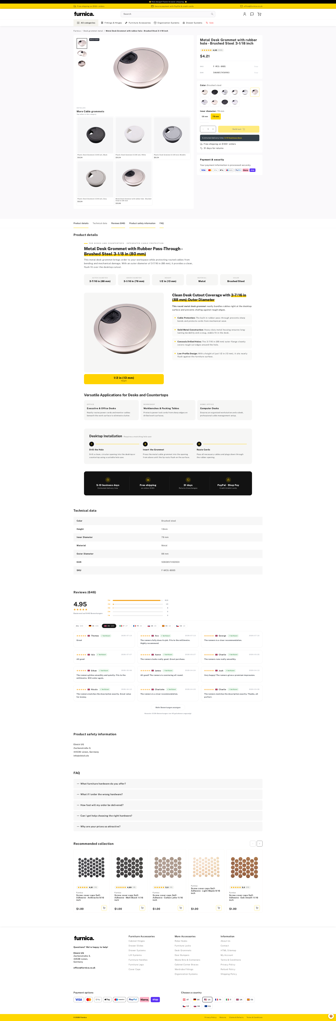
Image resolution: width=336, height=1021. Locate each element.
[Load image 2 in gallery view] (82, 54)
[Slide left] (253, 844)
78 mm (215, 116)
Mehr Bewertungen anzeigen (168, 707)
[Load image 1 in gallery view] (82, 43)
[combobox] (168, 14)
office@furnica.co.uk (253, 6)
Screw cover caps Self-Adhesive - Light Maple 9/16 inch (205, 890)
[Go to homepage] (84, 14)
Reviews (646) (118, 223)
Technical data (100, 223)
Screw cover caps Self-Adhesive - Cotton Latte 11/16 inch (168, 897)
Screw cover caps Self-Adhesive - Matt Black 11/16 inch (128, 897)
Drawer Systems (194, 23)
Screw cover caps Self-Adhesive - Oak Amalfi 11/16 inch (243, 897)
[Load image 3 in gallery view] (82, 64)
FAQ (162, 223)
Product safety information (142, 223)
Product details (81, 223)
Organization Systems (168, 23)
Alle (79, 626)
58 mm (205, 116)
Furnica (77, 31)
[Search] (212, 14)
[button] (259, 14)
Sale (211, 23)
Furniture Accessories (140, 23)
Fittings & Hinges (113, 23)
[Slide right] (259, 844)
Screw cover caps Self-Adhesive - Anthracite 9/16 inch (90, 897)
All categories (88, 23)
